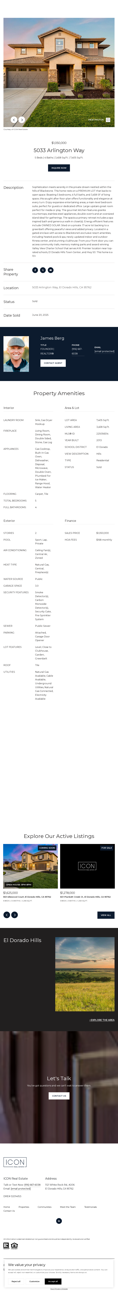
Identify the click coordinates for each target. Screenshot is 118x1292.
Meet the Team (68, 1207)
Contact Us (9, 1211)
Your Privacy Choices (59, 1289)
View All (106, 915)
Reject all (16, 1281)
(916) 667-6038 (77, 351)
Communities (44, 1207)
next (21, 119)
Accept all (53, 1281)
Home (6, 1207)
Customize (34, 1281)
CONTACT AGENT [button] (53, 363)
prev (14, 119)
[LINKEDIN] (59, 1221)
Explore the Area (103, 1020)
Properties (24, 1207)
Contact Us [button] (59, 1096)
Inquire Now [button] (59, 168)
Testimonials (90, 1207)
